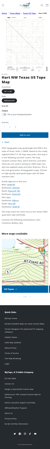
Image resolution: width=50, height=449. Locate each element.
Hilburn (15, 200)
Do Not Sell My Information (16, 424)
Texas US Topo (29, 13)
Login (7, 364)
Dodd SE (16, 207)
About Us (9, 413)
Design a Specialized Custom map (19, 389)
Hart (9, 197)
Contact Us (9, 384)
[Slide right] (30, 296)
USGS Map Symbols (13, 342)
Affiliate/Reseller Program (16, 408)
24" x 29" (8, 91)
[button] (2, 5)
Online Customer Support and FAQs (20, 403)
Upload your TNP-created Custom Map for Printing (23, 395)
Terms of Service (12, 353)
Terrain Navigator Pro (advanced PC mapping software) (24, 330)
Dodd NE (11, 184)
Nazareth (16, 194)
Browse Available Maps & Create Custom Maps (24, 324)
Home (4, 13)
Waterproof (9, 100)
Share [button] (6, 142)
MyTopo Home (11, 318)
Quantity (5, 122)
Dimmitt (16, 188)
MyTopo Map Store (27, 444)
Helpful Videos (11, 337)
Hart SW (11, 203)
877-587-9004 (10, 378)
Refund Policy (11, 348)
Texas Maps (15, 13)
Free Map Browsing (13, 358)
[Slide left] (19, 296)
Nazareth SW (14, 191)
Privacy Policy (11, 418)
